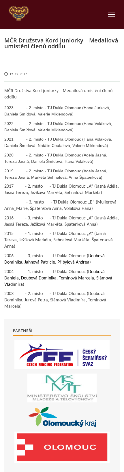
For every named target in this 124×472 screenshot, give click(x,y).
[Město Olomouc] (62, 447)
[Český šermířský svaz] (62, 354)
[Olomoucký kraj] (62, 417)
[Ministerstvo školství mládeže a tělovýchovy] (62, 388)
